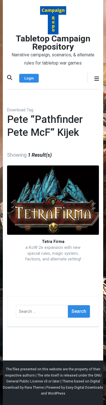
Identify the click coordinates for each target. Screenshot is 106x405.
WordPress (56, 393)
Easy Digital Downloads (84, 387)
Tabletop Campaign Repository (53, 43)
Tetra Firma (53, 241)
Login (29, 78)
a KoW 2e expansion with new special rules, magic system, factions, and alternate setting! (53, 253)
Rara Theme (34, 387)
